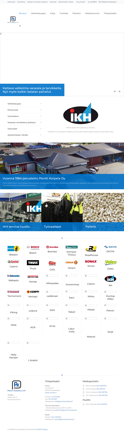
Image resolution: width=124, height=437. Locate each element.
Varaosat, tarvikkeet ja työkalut (37, 2)
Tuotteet (64, 13)
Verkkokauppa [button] (14, 104)
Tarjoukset (53, 2)
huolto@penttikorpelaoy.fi (64, 419)
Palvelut (77, 13)
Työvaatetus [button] (13, 116)
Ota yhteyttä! (80, 2)
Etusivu (23, 13)
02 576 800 (56, 397)
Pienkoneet (11, 2)
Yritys (52, 13)
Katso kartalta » (51, 393)
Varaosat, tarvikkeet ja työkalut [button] (22, 122)
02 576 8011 (52, 399)
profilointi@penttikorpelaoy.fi (65, 410)
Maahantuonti (92, 13)
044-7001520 (56, 417)
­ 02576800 (93, 2)
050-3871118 (102, 392)
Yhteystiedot (110, 13)
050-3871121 (100, 389)
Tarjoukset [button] (12, 129)
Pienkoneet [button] (13, 110)
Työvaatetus (21, 2)
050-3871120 (103, 395)
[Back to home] (13, 19)
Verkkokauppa (38, 13)
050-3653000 (101, 386)
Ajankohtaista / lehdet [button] (18, 135)
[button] (115, 91)
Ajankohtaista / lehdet (65, 2)
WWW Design (42, 429)
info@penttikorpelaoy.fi (108, 2)
